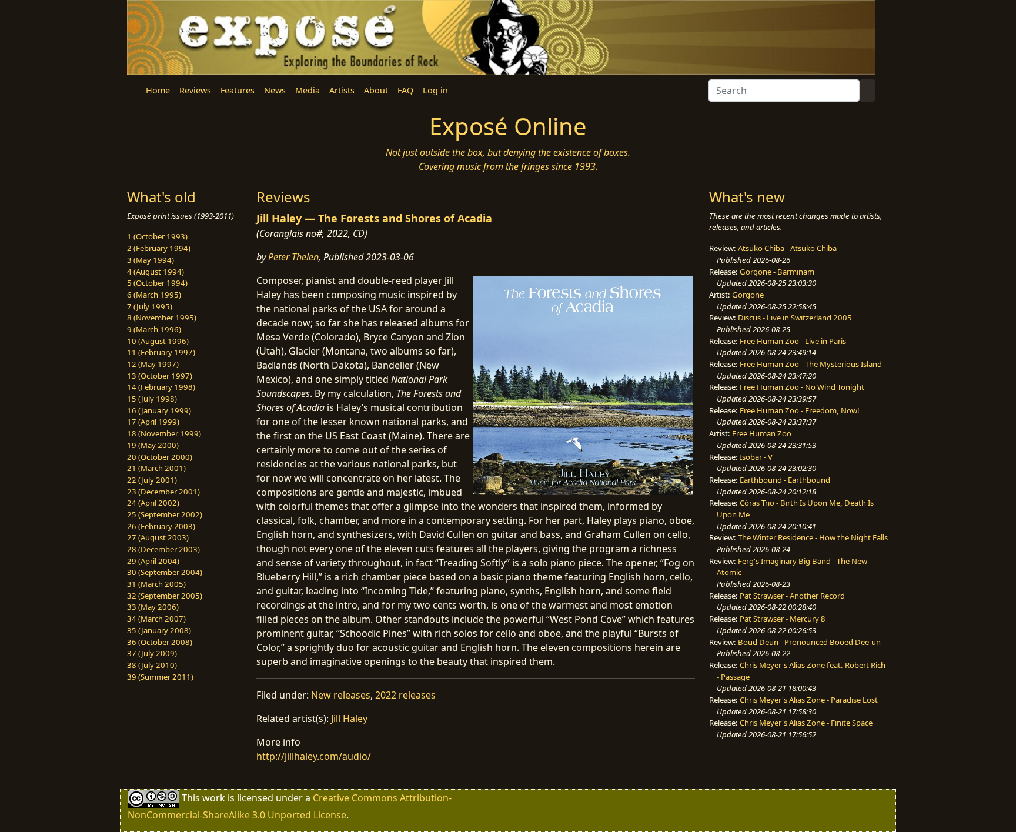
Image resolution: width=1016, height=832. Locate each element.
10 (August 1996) (158, 341)
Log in (435, 90)
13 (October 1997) (159, 375)
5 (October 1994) (157, 283)
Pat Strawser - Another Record (792, 595)
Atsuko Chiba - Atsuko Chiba (787, 248)
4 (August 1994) (155, 271)
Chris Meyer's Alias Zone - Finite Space (806, 722)
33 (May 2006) (153, 607)
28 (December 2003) (163, 549)
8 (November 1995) (161, 317)
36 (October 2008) (159, 642)
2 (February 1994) (158, 248)
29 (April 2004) (153, 561)
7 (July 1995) (149, 306)
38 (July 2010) (152, 665)
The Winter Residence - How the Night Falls (813, 537)
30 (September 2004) (164, 572)
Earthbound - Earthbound (785, 480)
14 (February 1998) (161, 387)
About (376, 90)
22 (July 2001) (152, 480)
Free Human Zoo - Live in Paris (793, 341)
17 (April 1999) (153, 421)
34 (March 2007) (156, 618)
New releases (340, 695)
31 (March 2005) (156, 584)
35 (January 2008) (159, 630)
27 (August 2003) (158, 537)
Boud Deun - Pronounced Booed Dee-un (809, 642)
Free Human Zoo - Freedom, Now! (800, 410)
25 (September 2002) (164, 514)
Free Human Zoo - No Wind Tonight (802, 387)
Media (307, 90)
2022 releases (405, 695)
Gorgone (748, 294)
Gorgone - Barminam (777, 271)
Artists (342, 90)
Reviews (195, 90)
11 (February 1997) (161, 352)
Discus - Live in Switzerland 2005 (795, 317)
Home (158, 90)
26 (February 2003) (161, 526)
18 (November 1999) (164, 433)
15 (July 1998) (152, 398)
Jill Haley (349, 718)
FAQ (405, 90)
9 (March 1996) (154, 329)
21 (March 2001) (156, 468)
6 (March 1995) (154, 294)
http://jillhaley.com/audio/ (313, 756)
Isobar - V (756, 457)
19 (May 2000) (153, 445)
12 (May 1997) (153, 364)
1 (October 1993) (157, 236)
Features (237, 90)
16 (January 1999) (159, 410)
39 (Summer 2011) (160, 676)
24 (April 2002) (153, 502)
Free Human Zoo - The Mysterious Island (811, 364)
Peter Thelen (293, 256)
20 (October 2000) (159, 457)
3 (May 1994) (150, 260)
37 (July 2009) (152, 653)
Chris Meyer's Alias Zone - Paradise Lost (809, 699)
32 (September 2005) (164, 595)
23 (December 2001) (163, 491)
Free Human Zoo (761, 433)
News (275, 90)
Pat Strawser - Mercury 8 (782, 618)
